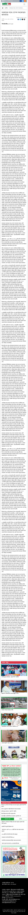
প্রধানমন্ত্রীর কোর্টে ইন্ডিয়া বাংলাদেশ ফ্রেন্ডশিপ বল (11, 816)
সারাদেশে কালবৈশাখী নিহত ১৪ (8, 837)
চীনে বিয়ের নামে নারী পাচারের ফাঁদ (8, 813)
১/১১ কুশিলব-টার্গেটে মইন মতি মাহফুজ (9, 834)
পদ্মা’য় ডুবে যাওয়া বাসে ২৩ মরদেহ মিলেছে (10, 843)
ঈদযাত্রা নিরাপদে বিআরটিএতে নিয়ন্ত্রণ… (11, 759)
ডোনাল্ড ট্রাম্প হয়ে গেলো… (8, 743)
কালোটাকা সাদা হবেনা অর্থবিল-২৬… (10, 726)
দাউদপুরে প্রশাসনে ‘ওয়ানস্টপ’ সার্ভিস (10, 677)
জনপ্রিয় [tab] (20, 819)
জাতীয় (6, 8)
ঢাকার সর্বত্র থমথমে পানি (7, 710)
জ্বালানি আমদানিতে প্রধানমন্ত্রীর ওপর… (11, 693)
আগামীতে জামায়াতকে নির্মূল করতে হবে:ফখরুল (11, 840)
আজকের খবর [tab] (7, 819)
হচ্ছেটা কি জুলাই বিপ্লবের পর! (7, 826)
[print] (24, 19)
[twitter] (20, 19)
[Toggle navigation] (24, 4)
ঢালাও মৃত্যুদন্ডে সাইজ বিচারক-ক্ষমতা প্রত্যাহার (11, 809)
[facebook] (18, 19)
